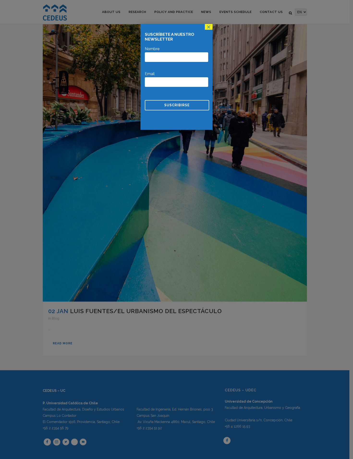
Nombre (152, 49)
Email (150, 74)
